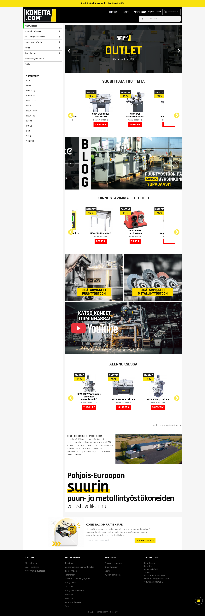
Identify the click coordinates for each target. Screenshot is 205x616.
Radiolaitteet (31, 53)
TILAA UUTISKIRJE (145, 540)
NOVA (28, 105)
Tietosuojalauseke (73, 602)
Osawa (29, 120)
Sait (28, 130)
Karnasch (30, 95)
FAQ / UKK (69, 586)
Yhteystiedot (140, 11)
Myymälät (69, 598)
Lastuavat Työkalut (34, 42)
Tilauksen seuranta (113, 563)
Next (175, 113)
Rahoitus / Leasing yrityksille (77, 578)
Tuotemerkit (32, 76)
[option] (123, 49)
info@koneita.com (161, 578)
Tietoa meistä (71, 570)
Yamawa (30, 140)
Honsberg (30, 90)
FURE (28, 85)
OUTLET (30, 125)
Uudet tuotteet (32, 567)
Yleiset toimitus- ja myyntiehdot (79, 567)
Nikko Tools (31, 100)
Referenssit (70, 574)
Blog (67, 606)
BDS (28, 80)
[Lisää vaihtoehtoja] (199, 601)
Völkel (29, 135)
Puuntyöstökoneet (33, 31)
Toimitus (69, 563)
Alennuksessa (31, 25)
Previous (69, 113)
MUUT (27, 47)
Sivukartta (69, 594)
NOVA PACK (31, 110)
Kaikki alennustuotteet (167, 425)
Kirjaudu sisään (154, 11)
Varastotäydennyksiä (34, 58)
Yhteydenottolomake (74, 590)
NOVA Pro (30, 115)
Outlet (28, 64)
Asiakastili (111, 557)
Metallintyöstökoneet (35, 36)
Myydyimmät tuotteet (35, 570)
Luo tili (107, 570)
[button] (73, 49)
